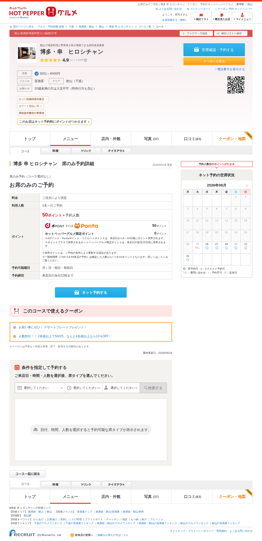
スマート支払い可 (29, 106)
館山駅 (27, 515)
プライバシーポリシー (201, 530)
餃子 (144, 519)
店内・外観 (111, 138)
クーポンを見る (214, 61)
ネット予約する (94, 292)
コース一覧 (144, 26)
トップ (30, 138)
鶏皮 (124, 519)
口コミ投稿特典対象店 (31, 99)
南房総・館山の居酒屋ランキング (158, 523)
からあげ (38, 519)
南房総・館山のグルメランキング (116, 523)
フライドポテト (94, 519)
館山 (250, 4)
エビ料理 (76, 519)
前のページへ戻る (23, 26)
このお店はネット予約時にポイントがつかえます (53, 121)
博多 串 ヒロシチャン (121, 26)
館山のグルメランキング (194, 523)
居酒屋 (39, 81)
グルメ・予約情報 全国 (51, 26)
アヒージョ (156, 519)
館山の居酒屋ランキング (226, 523)
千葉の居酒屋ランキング (80, 523)
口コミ (192, 138)
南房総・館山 (86, 26)
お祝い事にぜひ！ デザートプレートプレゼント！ (53, 327)
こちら (162, 256)
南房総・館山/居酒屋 (107, 511)
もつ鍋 (134, 519)
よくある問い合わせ (170, 8)
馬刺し (64, 519)
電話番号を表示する (231, 69)
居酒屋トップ (84, 511)
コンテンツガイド (200, 8)
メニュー (70, 138)
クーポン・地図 (232, 138)
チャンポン (112, 519)
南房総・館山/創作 (133, 511)
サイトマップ (177, 530)
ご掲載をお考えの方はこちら (111, 535)
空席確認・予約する (218, 50)
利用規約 (221, 530)
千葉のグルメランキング (48, 523)
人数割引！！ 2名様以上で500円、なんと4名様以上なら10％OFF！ (65, 336)
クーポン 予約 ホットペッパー (235, 8)
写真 (151, 138)
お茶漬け (52, 519)
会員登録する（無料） (175, 19)
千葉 (71, 26)
